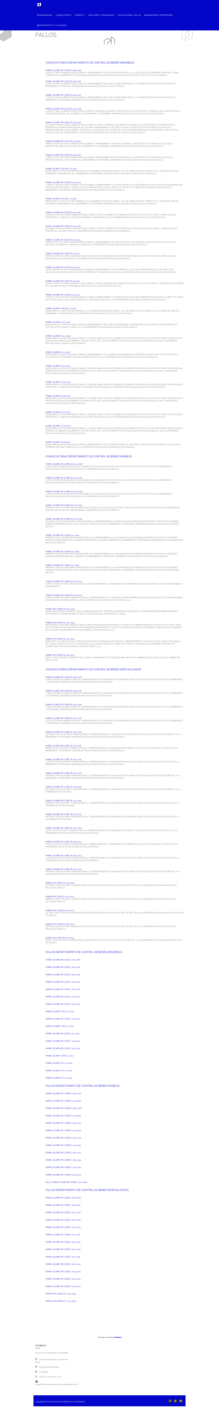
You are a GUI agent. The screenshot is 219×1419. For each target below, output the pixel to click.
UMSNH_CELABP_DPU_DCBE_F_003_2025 (62, 1249)
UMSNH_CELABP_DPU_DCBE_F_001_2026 (62, 1235)
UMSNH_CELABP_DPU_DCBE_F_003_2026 (63, 1220)
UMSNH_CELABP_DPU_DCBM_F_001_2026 (63, 1101)
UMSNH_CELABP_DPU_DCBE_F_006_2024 (63, 1264)
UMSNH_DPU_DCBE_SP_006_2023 (59, 924)
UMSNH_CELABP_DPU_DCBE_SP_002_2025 (63, 787)
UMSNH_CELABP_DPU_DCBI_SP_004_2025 (63, 182)
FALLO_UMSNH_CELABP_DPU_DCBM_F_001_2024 (66, 1182)
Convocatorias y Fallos (129, 15)
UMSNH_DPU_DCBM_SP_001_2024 (59, 639)
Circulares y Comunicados (101, 15)
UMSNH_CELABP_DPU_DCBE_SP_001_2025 (63, 801)
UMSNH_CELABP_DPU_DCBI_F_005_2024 (62, 1041)
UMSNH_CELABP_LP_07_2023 (57, 412)
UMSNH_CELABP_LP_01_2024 (57, 352)
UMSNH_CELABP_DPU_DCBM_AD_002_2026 (64, 464)
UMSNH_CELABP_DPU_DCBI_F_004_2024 (62, 1048)
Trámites (79, 15)
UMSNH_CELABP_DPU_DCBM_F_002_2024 (63, 1175)
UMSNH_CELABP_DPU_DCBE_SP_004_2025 (63, 759)
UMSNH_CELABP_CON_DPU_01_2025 (60, 199)
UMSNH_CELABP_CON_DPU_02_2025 (61, 169)
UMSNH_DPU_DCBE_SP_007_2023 (59, 910)
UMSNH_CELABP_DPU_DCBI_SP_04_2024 (62, 295)
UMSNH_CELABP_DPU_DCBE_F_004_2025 (62, 1242)
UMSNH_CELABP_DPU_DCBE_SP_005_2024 (63, 842)
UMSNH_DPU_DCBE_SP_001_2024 (59, 897)
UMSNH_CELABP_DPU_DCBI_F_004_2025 (62, 1004)
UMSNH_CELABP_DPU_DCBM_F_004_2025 (63, 1123)
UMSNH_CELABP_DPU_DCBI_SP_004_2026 (63, 95)
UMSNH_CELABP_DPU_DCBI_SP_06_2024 (62, 267)
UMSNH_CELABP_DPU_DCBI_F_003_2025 (62, 1019)
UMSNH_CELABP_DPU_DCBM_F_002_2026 (63, 1094)
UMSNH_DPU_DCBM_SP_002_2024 (60, 623)
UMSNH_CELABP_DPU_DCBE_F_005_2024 (62, 1272)
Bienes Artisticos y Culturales (51, 25)
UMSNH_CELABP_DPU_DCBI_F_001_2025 (62, 1034)
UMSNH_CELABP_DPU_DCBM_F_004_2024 (63, 1160)
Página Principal (44, 15)
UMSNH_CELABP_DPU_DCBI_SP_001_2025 (62, 240)
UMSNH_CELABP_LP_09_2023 (57, 382)
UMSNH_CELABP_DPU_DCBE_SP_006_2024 (63, 828)
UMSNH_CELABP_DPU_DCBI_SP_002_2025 (63, 226)
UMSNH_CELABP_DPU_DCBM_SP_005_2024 (63, 581)
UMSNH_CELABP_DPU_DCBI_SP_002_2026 (63, 122)
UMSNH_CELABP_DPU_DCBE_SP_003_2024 (63, 869)
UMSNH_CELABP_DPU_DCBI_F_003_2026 (62, 982)
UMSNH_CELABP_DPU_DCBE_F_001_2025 (62, 1257)
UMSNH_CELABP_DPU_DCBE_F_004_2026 (63, 1212)
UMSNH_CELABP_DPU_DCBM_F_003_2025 (63, 1130)
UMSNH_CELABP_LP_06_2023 (57, 426)
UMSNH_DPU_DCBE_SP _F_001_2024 (60, 1301)
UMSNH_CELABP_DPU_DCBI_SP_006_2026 (63, 70)
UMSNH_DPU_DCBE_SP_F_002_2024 (60, 1294)
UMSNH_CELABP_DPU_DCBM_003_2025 (62, 552)
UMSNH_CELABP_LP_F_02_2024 (58, 1071)
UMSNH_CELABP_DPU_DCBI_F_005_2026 (62, 967)
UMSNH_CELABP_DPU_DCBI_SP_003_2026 (63, 109)
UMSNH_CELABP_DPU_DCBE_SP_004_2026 (63, 705)
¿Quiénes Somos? (63, 15)
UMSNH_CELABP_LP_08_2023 (57, 396)
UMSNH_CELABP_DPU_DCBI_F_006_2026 (62, 960)
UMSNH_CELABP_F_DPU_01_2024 (59, 1056)
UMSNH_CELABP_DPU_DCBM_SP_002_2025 (63, 519)
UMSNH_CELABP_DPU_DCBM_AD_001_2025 (63, 505)
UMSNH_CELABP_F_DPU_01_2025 (59, 1026)
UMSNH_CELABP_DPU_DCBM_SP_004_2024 (63, 595)
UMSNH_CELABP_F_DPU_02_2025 (59, 1011)
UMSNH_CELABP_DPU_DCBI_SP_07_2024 (62, 254)
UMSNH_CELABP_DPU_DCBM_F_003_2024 (63, 1167)
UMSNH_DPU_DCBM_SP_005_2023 (59, 655)
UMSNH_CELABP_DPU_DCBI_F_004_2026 (62, 975)
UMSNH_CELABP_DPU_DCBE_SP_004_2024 (63, 856)
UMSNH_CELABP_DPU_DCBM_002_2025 (62, 565)
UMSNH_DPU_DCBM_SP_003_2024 (60, 609)
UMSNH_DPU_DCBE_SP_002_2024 (59, 883)
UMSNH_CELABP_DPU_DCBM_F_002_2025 (63, 1138)
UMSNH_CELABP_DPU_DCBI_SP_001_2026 (63, 141)
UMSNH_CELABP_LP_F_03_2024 (58, 1063)
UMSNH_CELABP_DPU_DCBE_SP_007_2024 (63, 814)
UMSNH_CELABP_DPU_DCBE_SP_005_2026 (63, 691)
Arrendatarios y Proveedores (158, 15)
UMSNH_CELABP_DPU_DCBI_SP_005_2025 (63, 155)
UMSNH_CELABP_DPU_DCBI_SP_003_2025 (63, 212)
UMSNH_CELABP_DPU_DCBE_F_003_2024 (62, 1286)
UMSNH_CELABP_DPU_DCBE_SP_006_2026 (63, 677)
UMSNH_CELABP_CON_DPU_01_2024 (60, 308)
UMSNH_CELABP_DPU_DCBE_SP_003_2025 (63, 773)
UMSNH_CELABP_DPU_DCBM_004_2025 (62, 535)
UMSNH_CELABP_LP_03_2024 (57, 322)
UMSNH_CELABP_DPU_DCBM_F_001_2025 (63, 1145)
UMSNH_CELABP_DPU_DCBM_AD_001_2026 (63, 478)
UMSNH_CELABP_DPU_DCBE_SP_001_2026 (63, 746)
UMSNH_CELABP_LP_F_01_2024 (58, 1078)
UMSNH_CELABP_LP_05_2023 (57, 442)
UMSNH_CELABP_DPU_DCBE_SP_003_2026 (63, 718)
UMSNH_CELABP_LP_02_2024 (57, 336)
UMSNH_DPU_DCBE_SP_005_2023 (59, 938)
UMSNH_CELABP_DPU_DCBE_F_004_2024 (62, 1279)
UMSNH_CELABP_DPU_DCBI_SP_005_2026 (63, 81)
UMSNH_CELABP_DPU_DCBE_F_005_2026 (62, 1205)
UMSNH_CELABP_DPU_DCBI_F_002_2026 (62, 989)
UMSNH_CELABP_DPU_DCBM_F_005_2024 (63, 1153)
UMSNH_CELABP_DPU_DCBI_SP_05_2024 (62, 281)
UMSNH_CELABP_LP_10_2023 (57, 366)
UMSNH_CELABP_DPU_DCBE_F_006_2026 (63, 1198)
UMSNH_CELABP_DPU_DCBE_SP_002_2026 (63, 732)
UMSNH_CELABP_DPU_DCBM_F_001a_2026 (63, 1108)
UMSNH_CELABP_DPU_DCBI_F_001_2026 (62, 997)
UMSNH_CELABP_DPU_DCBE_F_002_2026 (63, 1227)
